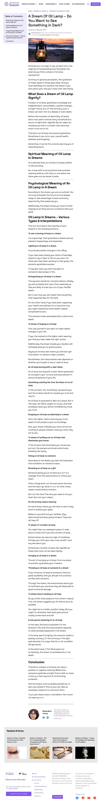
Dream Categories (28, 4)
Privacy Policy (37, 790)
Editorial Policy (37, 793)
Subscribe (95, 4)
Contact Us (36, 796)
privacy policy (13, 788)
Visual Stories (64, 4)
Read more (58, 718)
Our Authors (36, 780)
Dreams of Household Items (59, 11)
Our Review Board (78, 4)
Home (30, 11)
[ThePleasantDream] (11, 4)
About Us (35, 783)
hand (53, 486)
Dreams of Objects (41, 11)
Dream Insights (51, 4)
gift (63, 473)
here (42, 697)
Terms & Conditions (39, 786)
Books (41, 4)
